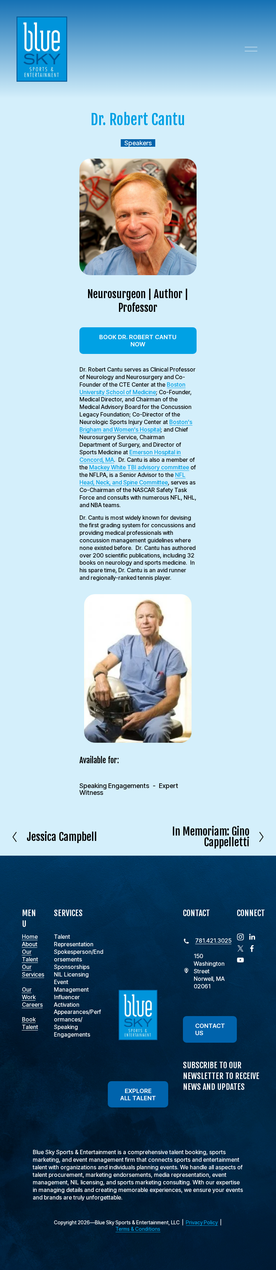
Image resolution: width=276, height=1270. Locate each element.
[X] (240, 948)
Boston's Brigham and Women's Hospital (135, 426)
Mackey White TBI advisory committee (139, 467)
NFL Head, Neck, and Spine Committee (132, 479)
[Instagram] (240, 937)
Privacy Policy (202, 1222)
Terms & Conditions (137, 1229)
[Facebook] (252, 948)
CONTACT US (210, 1029)
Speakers (138, 143)
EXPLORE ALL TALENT (138, 1094)
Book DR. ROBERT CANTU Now (137, 340)
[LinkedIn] (252, 937)
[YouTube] (240, 960)
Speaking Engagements (114, 785)
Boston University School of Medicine (132, 388)
